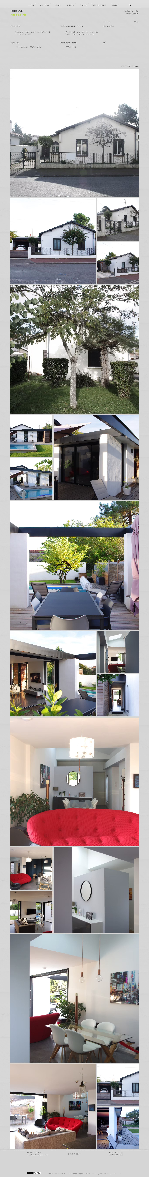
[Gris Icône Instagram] (71, 1153)
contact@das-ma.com (40, 1155)
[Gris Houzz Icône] (74, 1153)
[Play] (130, 5)
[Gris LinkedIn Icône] (77, 1153)
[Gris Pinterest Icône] (80, 1153)
